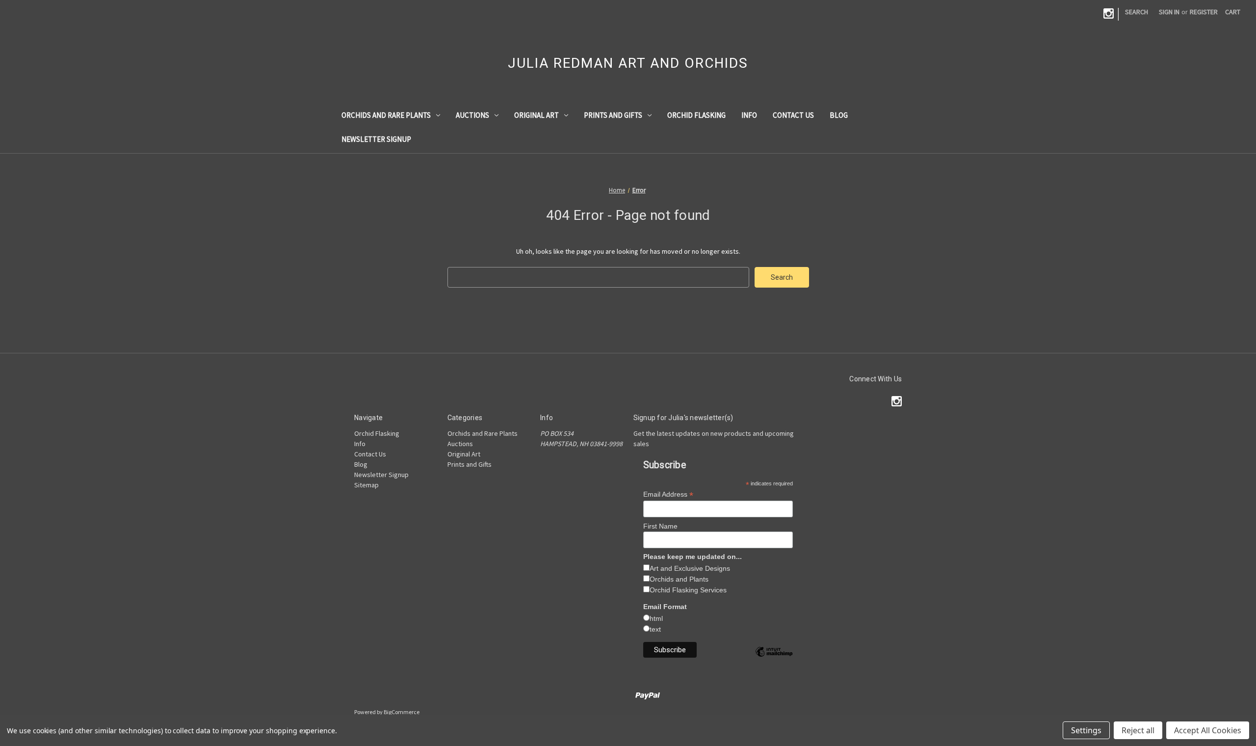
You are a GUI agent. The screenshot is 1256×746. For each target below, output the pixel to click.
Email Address (668, 494)
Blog (839, 115)
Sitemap (366, 484)
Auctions (472, 115)
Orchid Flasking (696, 115)
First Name (660, 526)
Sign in (1169, 11)
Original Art (536, 115)
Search (1136, 11)
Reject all (1138, 730)
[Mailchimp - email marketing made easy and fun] (773, 659)
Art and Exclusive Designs (690, 568)
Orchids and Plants (679, 579)
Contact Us (793, 115)
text (655, 629)
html (656, 618)
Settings (1086, 730)
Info (749, 115)
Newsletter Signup (376, 139)
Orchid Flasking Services (688, 590)
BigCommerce (401, 712)
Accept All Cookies (1207, 730)
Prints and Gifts (613, 115)
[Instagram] (1108, 13)
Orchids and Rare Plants (386, 115)
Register (1204, 11)
